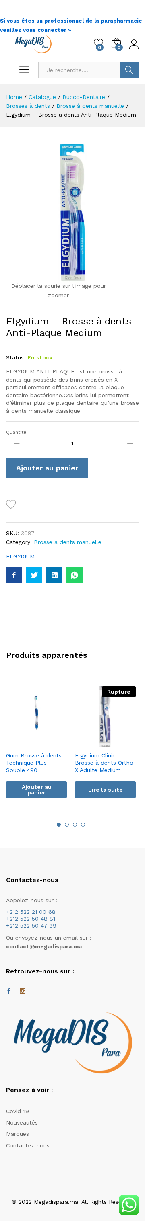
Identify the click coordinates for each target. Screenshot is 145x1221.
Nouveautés (22, 1122)
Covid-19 (17, 1111)
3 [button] (75, 825)
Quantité (16, 432)
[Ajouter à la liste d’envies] (12, 504)
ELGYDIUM (20, 556)
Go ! (129, 70)
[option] (36, 748)
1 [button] (59, 825)
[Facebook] (9, 991)
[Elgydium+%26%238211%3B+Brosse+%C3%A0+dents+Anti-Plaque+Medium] (34, 575)
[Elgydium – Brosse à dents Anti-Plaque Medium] (14, 575)
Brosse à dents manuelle (68, 542)
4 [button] (83, 825)
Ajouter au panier (47, 468)
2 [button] (67, 825)
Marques (17, 1134)
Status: (15, 357)
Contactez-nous (28, 1145)
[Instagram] (22, 991)
